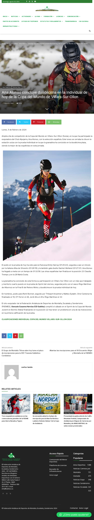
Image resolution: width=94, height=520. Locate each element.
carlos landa (26, 367)
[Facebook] (26, 1)
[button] (89, 31)
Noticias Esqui (17, 87)
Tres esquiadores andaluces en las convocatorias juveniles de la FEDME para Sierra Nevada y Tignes (15, 418)
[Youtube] (35, 1)
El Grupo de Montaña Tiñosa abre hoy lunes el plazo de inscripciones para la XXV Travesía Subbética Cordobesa (22, 353)
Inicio (3, 44)
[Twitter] (32, 1)
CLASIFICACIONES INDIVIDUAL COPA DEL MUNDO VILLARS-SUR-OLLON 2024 (37, 319)
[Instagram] (29, 1)
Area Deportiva (12, 44)
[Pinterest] (15, 335)
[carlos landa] (11, 372)
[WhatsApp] (21, 335)
